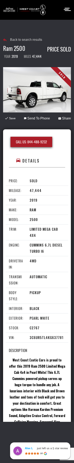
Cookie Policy (56, 431)
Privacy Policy (32, 431)
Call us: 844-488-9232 (31, 141)
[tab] (37, 160)
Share (66, 118)
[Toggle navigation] (66, 9)
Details (31, 161)
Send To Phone (38, 118)
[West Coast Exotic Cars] (21, 9)
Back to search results (26, 39)
